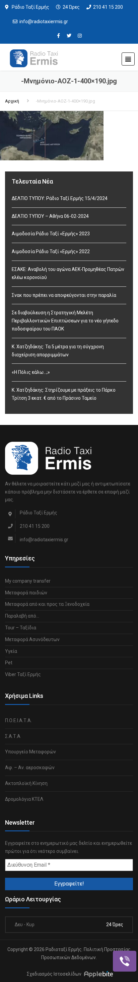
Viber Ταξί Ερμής (23, 674)
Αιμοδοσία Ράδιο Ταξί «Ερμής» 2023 (51, 233)
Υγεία (11, 651)
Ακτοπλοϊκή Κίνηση (26, 783)
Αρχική (12, 101)
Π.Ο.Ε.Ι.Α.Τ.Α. (18, 720)
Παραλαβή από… (22, 616)
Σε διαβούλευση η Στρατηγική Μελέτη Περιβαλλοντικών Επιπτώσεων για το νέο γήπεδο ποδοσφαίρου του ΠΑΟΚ (65, 320)
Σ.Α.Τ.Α (12, 736)
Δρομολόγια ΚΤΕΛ (24, 799)
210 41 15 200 (108, 7)
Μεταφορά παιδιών (26, 592)
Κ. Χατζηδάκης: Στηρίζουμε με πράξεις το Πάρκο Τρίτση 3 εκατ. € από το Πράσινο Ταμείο (64, 394)
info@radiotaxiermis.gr (43, 21)
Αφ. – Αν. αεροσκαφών (30, 767)
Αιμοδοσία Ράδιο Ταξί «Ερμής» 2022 (51, 251)
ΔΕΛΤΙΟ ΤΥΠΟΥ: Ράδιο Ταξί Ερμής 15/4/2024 (60, 198)
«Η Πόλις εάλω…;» (31, 372)
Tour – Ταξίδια (20, 627)
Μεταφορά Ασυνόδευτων (32, 639)
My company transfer (28, 581)
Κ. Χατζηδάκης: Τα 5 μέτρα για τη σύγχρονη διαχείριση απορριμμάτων (58, 350)
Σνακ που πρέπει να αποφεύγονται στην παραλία (64, 295)
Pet (8, 662)
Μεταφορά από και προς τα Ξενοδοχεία (47, 604)
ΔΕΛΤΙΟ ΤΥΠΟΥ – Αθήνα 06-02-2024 (50, 216)
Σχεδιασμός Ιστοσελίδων (54, 974)
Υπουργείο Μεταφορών (30, 751)
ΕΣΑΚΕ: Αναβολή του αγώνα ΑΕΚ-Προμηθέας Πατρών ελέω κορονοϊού (68, 273)
